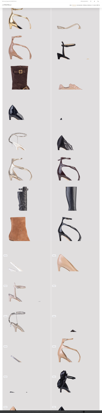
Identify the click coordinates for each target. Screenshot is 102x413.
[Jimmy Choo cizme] (26, 83)
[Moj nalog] (94, 1)
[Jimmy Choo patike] (75, 83)
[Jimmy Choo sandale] (26, 23)
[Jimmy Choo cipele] (26, 114)
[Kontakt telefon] (98, 1)
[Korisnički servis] (91, 1)
